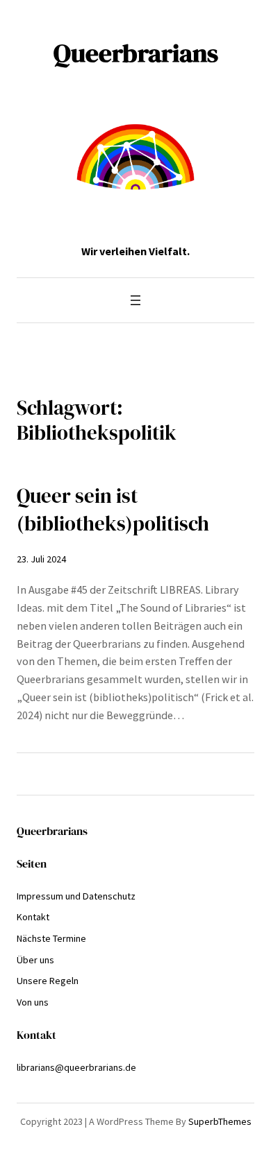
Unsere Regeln (48, 980)
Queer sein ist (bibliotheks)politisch (113, 509)
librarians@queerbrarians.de (76, 1067)
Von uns (33, 1002)
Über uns (35, 960)
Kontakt (33, 917)
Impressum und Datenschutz (76, 896)
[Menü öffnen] (135, 300)
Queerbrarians (136, 53)
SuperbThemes (220, 1121)
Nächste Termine (51, 938)
